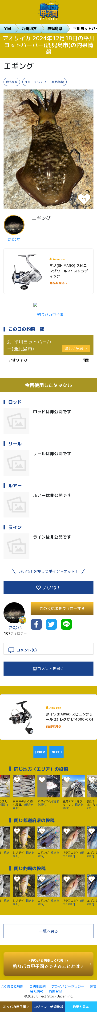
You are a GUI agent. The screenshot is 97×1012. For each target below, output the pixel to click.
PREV (41, 752)
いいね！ (51, 587)
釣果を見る (81, 1007)
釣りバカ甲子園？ (16, 1007)
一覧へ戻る (48, 931)
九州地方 (29, 28)
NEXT (56, 752)
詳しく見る (74, 348)
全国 (7, 28)
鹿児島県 (54, 28)
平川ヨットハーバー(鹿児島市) (44, 82)
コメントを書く (50, 668)
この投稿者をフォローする (62, 608)
